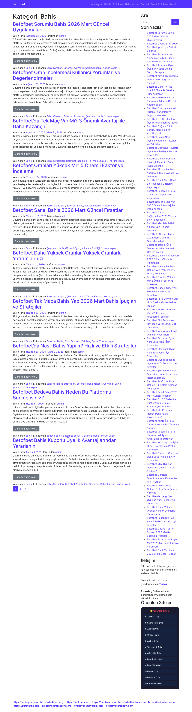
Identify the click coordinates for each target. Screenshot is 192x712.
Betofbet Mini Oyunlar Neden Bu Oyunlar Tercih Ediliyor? (161, 467)
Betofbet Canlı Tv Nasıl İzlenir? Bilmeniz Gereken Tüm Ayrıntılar (161, 90)
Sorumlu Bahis (93, 67)
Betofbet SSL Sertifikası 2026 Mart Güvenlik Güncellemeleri (160, 237)
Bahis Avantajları (55, 205)
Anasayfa (96, 4)
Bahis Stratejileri (55, 160)
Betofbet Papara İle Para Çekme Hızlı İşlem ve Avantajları (161, 194)
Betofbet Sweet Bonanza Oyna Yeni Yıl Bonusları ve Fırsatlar (162, 363)
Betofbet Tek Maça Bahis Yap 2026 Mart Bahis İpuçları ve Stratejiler (74, 304)
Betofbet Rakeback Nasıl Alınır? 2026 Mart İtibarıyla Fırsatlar (162, 521)
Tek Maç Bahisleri (98, 160)
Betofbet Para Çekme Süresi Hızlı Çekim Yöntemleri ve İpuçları (163, 302)
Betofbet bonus (72, 435)
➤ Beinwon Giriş (152, 677)
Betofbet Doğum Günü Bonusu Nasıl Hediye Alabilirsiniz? (159, 130)
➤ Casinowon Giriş (153, 683)
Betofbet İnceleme (73, 116)
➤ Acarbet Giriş (152, 629)
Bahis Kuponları (55, 484)
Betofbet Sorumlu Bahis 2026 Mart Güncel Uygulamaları (61, 27)
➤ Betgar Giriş (151, 671)
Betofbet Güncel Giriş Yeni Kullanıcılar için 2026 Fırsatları (162, 291)
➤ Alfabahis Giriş (153, 653)
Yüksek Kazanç (93, 296)
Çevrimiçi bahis (94, 116)
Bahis (29, 67)
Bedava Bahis (54, 435)
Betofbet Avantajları (76, 484)
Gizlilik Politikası (113, 4)
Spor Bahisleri (72, 341)
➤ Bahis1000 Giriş (153, 665)
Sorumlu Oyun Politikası (154, 4)
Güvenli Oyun (72, 248)
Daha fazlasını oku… (27, 60)
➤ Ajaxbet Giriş (152, 616)
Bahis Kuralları (54, 67)
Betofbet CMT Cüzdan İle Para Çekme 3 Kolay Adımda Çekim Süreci (161, 403)
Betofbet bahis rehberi (89, 383)
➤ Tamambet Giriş (153, 647)
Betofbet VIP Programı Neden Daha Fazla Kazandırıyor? (159, 414)
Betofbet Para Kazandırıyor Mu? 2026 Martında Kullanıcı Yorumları (163, 543)
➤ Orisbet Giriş (152, 635)
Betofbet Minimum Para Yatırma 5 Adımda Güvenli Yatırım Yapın (162, 101)
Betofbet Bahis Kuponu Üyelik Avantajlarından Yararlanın (65, 443)
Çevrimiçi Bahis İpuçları (102, 484)
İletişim (174, 4)
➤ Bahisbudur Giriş (154, 659)
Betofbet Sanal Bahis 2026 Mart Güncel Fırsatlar (68, 210)
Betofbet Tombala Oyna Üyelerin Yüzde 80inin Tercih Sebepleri (160, 69)
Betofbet (19, 4)
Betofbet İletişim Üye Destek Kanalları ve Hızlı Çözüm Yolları (160, 248)
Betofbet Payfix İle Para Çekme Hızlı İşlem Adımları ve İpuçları (162, 385)
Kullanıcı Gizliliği (91, 248)
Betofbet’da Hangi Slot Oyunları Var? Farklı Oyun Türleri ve (161, 500)
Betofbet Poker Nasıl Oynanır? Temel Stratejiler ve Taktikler (161, 140)
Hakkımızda (131, 4)
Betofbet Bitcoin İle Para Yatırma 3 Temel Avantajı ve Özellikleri (163, 173)
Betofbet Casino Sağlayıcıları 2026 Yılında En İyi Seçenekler (161, 216)
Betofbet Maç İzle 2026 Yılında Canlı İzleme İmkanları (160, 227)
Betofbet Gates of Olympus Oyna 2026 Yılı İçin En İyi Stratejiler (162, 457)
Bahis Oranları (54, 116)
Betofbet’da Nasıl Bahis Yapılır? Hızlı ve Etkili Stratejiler (74, 346)
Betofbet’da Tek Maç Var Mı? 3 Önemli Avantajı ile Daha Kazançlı (69, 123)
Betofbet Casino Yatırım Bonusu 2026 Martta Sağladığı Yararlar (160, 532)
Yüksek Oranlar (93, 205)
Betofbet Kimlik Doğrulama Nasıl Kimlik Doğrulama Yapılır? (162, 79)
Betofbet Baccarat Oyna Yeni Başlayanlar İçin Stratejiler (160, 342)
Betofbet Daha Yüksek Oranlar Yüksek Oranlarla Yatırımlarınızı (67, 255)
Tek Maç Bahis (89, 341)
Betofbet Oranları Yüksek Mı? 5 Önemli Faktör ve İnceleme (68, 168)
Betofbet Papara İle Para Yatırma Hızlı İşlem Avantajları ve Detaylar (161, 435)
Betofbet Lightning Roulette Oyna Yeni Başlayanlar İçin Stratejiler (162, 151)
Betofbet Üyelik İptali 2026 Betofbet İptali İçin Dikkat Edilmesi (162, 47)
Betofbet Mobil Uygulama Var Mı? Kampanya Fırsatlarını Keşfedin (161, 313)
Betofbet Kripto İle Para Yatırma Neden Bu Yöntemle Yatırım (163, 424)
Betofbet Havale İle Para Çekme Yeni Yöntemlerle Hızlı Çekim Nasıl (161, 270)
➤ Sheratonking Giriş (155, 623)
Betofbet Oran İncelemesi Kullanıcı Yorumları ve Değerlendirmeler (66, 75)
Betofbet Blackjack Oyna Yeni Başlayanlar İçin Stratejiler (161, 352)
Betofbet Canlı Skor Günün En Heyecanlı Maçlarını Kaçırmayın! (162, 184)
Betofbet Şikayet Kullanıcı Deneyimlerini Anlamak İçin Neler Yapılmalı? (162, 374)
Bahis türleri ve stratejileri (60, 383)
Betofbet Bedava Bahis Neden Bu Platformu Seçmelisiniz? (62, 394)
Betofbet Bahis (74, 205)
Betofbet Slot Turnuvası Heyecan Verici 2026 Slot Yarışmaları (161, 324)
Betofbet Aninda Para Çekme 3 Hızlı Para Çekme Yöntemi (162, 489)
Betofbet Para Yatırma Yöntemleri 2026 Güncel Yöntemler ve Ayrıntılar (160, 58)
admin (62, 35)
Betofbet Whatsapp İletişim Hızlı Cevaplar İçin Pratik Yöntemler (162, 446)
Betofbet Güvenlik (74, 67)
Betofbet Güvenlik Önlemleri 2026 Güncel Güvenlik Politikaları (163, 259)
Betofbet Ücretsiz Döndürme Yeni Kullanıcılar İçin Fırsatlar (162, 478)
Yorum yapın (110, 67)
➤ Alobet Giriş (151, 641)
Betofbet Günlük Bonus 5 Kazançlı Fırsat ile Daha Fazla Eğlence (161, 162)
